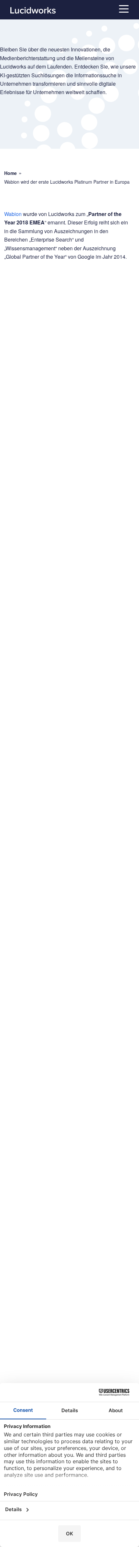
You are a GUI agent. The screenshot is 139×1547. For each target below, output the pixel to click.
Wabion (13, 214)
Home (10, 173)
